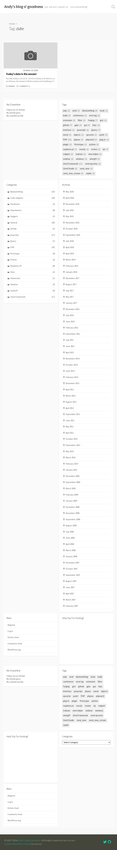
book (104, 110)
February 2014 (72, 377)
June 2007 (70, 587)
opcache (91, 134)
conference (80, 115)
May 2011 (70, 426)
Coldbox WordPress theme (17, 844)
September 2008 (73, 519)
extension (69, 120)
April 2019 (70, 253)
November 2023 (72, 204)
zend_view (86, 168)
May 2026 (70, 191)
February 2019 (72, 266)
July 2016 (70, 315)
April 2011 (70, 432)
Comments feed (15, 643)
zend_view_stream (73, 173)
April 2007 (70, 593)
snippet (68, 154)
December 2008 (72, 507)
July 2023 (70, 210)
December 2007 (72, 562)
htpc (96, 125)
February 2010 (72, 463)
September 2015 (73, 334)
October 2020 (71, 228)
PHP (67, 139)
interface (68, 130)
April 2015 (70, 352)
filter (81, 120)
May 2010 (70, 451)
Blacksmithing (32, 191)
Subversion (32, 278)
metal (67, 134)
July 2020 (70, 241)
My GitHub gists (13, 112)
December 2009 (72, 476)
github (67, 125)
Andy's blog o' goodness (29, 840)
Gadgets (32, 216)
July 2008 (70, 531)
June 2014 (70, 371)
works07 (32, 290)
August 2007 (71, 581)
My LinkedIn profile (14, 115)
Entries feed (13, 637)
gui (87, 125)
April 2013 (70, 389)
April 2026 (70, 198)
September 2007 (73, 575)
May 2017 (70, 296)
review (95, 149)
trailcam (81, 154)
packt (103, 134)
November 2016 (72, 309)
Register (11, 625)
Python (32, 259)
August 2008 (71, 525)
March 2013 (70, 395)
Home (12, 23)
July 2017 (70, 290)
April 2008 (70, 544)
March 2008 (70, 550)
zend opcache (93, 163)
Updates (32, 284)
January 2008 (71, 556)
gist (103, 120)
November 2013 (72, 383)
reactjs (84, 149)
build (66, 115)
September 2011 (73, 414)
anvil (76, 110)
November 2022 (72, 222)
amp (66, 110)
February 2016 (72, 327)
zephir (90, 173)
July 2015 (70, 340)
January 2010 (71, 470)
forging (93, 120)
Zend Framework (72, 163)
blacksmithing (90, 110)
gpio (78, 125)
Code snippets (32, 198)
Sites (32, 272)
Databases (32, 204)
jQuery (95, 130)
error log (94, 115)
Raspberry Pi (32, 266)
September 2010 (73, 445)
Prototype (80, 144)
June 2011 (70, 420)
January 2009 (71, 500)
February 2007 (72, 606)
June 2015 (70, 346)
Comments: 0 (24, 86)
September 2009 (73, 482)
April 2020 (70, 247)
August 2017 (71, 284)
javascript (83, 130)
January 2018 (71, 272)
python (94, 144)
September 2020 (73, 235)
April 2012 (70, 408)
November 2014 (72, 358)
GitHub (32, 228)
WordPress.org (14, 649)
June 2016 (70, 321)
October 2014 (71, 364)
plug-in (104, 139)
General (11, 86)
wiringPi (95, 159)
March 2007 (70, 599)
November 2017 (72, 278)
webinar (68, 159)
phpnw (78, 139)
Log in (10, 631)
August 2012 (71, 402)
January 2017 (71, 303)
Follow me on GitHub (15, 109)
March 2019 (70, 259)
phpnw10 (91, 139)
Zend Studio (70, 168)
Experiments (32, 210)
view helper (95, 154)
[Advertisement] (86, 642)
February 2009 (72, 494)
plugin (67, 144)
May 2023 (70, 216)
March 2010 (70, 457)
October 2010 (71, 439)
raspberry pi (70, 149)
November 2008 (72, 513)
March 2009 (70, 488)
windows (81, 159)
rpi (105, 149)
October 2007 (71, 568)
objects (79, 134)
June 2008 (70, 537)
